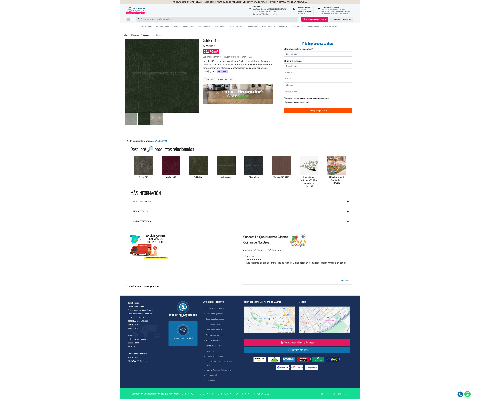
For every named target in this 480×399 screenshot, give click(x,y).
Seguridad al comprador (215, 319)
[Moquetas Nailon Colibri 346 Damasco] (171, 165)
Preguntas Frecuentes (214, 357)
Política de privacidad (214, 335)
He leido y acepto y (307, 98)
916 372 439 (282, 9)
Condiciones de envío (214, 330)
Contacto (256, 6)
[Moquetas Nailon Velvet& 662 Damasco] (226, 165)
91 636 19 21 (188, 393)
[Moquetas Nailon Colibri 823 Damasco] (143, 165)
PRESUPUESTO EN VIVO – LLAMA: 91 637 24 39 (193, 2)
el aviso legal (305, 98)
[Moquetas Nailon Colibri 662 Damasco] (198, 165)
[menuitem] (146, 26)
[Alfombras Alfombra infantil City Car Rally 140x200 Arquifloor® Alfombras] (336, 165)
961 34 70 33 (242, 393)
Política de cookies (213, 340)
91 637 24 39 (224, 393)
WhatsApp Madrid (304, 8)
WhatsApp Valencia (305, 12)
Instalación (210, 380)
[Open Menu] (128, 19)
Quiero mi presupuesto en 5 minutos (183, 316)
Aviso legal (210, 351)
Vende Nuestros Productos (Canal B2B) (219, 363)
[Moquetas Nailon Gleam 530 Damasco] (253, 165)
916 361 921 (272, 9)
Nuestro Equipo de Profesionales (218, 370)
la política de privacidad (320, 98)
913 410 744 (271, 11)
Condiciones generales (214, 314)
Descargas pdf (211, 375)
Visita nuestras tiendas (336, 10)
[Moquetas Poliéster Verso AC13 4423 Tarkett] (281, 165)
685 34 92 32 (262, 393)
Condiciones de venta (214, 324)
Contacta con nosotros (215, 308)
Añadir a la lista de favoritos (219, 79)
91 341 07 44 (206, 393)
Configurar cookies (213, 346)
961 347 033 (274, 14)
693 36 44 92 (141, 361)
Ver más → (250, 57)
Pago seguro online (183, 338)
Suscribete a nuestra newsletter (297, 102)
